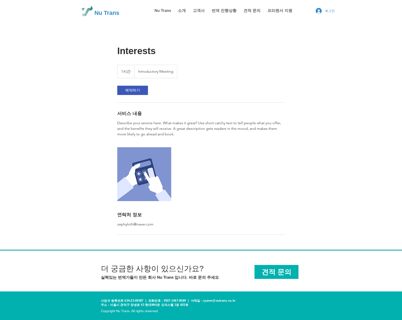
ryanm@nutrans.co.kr (219, 300)
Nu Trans (106, 13)
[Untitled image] (144, 174)
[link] (132, 90)
